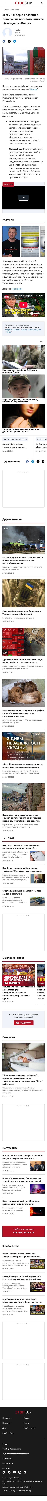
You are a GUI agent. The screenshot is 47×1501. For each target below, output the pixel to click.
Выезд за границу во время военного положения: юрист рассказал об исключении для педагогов (20, 848)
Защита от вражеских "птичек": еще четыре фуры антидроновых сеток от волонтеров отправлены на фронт (18, 992)
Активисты (6, 1458)
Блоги (26, 1423)
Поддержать (25, 1022)
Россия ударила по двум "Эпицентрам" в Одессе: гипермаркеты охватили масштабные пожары (22, 560)
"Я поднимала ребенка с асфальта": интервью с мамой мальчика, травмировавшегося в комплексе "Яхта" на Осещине (22, 1080)
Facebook (16, 330)
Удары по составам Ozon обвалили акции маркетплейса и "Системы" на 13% (22, 661)
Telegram (8, 330)
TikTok (8, 332)
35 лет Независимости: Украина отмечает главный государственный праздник (23, 766)
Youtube (24, 330)
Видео (26, 1418)
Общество (15, 9)
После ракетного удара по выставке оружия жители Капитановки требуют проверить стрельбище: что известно (21, 818)
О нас (4, 1444)
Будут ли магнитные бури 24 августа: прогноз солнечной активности (21, 1202)
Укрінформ (17, 288)
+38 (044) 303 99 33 (23, 1232)
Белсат (33, 89)
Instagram (37, 330)
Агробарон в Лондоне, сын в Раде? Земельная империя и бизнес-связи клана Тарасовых (23, 1302)
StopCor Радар (8, 1433)
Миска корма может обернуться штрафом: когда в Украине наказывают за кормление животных (23, 713)
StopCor (17, 30)
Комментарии (14, 461)
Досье (4, 1428)
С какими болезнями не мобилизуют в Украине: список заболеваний (21, 613)
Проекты (6, 1418)
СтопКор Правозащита (11, 1449)
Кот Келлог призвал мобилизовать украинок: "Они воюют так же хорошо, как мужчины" (21, 871)
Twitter (30, 330)
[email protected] (24, 1490)
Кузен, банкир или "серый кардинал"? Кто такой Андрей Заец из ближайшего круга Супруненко (21, 1279)
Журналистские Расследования (15, 1454)
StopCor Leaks (10, 1246)
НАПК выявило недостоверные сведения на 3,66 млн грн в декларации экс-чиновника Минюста (22, 1158)
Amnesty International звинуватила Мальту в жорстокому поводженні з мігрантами (15, 449)
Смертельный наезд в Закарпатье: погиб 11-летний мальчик (22, 892)
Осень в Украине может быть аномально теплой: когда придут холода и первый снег (22, 1181)
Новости (6, 1423)
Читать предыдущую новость (15, 439)
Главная (6, 9)
